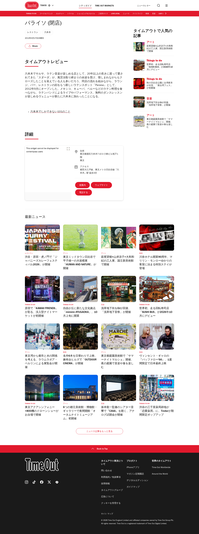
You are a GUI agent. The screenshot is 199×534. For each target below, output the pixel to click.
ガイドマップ (133, 487)
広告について (107, 497)
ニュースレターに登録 (143, 6)
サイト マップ (107, 514)
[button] (68, 149)
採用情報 (105, 484)
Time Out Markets (104, 6)
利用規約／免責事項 (111, 477)
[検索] (158, 5)
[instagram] (26, 482)
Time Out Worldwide (161, 468)
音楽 (153, 14)
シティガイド (85, 6)
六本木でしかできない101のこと (50, 112)
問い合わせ (106, 471)
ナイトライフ (137, 14)
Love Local (115, 14)
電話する (83, 193)
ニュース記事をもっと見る (99, 431)
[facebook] (41, 482)
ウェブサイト (101, 185)
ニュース (126, 14)
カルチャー (60, 14)
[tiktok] (34, 482)
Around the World (160, 474)
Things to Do (31, 14)
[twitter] (49, 482)
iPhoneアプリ (133, 468)
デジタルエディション (137, 481)
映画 (147, 14)
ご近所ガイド (103, 14)
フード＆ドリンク (46, 14)
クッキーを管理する (111, 503)
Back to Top (102, 449)
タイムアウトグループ (112, 490)
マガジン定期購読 (135, 474)
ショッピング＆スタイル (86, 14)
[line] (56, 482)
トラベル (70, 14)
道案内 (82, 185)
